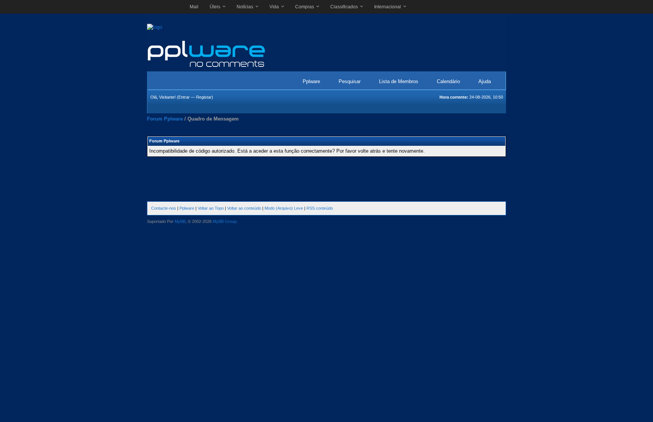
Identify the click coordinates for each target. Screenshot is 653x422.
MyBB (180, 221)
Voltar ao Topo (211, 208)
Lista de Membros (398, 81)
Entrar (184, 97)
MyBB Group (225, 221)
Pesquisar (350, 81)
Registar (204, 97)
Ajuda (484, 81)
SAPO (164, 7)
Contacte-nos (163, 208)
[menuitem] (194, 7)
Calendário (448, 81)
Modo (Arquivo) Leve (284, 208)
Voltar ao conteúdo (244, 208)
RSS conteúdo (319, 208)
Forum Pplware (165, 119)
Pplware (311, 81)
